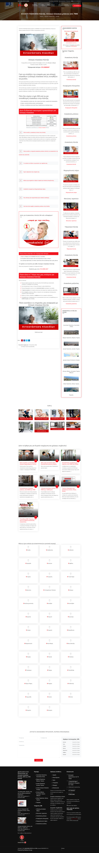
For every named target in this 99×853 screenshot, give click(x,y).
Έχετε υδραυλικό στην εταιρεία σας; (31, 172)
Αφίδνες (71, 563)
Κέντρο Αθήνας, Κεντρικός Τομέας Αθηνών (40, 793)
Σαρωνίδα (28, 697)
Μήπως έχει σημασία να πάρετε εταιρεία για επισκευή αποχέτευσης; (38, 180)
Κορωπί (50, 617)
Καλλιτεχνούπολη (28, 603)
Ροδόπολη (71, 683)
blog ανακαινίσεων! (27, 833)
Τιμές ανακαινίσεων (62, 1)
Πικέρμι (50, 670)
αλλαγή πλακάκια (42, 127)
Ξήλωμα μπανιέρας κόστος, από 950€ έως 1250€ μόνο (49, 488)
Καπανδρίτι (71, 603)
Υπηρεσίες (55, 782)
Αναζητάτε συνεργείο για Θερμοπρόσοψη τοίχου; (34, 189)
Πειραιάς (38, 802)
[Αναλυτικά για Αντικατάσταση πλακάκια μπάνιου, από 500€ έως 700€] (35, 486)
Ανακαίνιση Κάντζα (71, 79)
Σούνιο (50, 697)
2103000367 (78, 1)
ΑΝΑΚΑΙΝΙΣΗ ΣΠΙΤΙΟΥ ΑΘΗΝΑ (23, 1)
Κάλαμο (71, 590)
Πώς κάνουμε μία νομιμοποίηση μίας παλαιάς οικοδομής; (36, 197)
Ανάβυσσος (50, 550)
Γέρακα (29, 576)
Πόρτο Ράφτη (28, 683)
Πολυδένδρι (71, 670)
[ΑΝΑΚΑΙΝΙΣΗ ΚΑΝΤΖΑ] (71, 35)
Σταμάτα (28, 710)
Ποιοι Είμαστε (43, 5)
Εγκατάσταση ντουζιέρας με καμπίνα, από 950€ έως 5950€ (70, 463)
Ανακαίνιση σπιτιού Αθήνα (35, 5)
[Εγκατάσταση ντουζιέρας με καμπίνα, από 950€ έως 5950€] (68, 455)
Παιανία (50, 657)
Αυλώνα (50, 563)
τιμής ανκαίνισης (74, 818)
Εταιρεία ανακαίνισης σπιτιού (57, 796)
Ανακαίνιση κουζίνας (41, 823)
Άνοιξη (28, 550)
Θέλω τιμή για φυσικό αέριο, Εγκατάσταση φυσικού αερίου (49, 463)
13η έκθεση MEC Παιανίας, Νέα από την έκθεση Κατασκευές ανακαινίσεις (28, 520)
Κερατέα (28, 617)
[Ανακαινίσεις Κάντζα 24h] (38, 231)
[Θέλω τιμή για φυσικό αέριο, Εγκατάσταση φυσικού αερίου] (47, 455)
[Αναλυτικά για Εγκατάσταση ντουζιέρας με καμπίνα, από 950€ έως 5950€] (78, 460)
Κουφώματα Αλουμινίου (71, 108)
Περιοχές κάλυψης (53, 5)
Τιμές (48, 4)
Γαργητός (49, 576)
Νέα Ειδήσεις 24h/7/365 (53, 1)
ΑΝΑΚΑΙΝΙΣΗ (74, 46)
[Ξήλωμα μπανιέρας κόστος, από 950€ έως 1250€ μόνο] (47, 480)
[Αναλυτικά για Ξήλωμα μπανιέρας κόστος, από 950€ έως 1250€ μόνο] (57, 486)
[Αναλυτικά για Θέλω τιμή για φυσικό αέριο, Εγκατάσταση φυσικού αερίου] (57, 460)
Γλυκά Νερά (71, 576)
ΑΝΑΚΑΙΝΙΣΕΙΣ (44, 848)
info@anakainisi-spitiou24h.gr (74, 787)
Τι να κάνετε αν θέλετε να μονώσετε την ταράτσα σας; (35, 163)
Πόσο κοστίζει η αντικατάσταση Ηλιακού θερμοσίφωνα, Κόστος (28, 463)
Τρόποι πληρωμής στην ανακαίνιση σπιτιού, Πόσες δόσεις (69, 489)
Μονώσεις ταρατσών (71, 220)
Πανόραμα (28, 670)
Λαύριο (29, 630)
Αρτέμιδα (28, 563)
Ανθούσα (71, 550)
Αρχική (54, 775)
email (73, 1)
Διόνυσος (28, 590)
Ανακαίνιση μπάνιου (71, 136)
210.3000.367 (44, 269)
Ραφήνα (50, 683)
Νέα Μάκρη (50, 643)
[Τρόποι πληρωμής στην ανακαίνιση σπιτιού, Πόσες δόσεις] (68, 480)
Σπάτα (71, 697)
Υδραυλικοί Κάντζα (71, 249)
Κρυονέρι (71, 617)
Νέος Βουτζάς (71, 643)
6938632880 (71, 794)
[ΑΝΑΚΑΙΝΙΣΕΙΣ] (22, 839)
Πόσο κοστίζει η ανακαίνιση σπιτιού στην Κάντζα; (34, 132)
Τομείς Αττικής (59, 5)
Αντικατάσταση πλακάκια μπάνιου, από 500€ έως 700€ (27, 488)
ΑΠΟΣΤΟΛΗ (38, 760)
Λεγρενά (50, 630)
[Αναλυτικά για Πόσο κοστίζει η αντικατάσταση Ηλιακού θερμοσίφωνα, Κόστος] (35, 460)
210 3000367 (71, 790)
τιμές (57, 792)
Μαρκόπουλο (28, 643)
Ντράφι (29, 657)
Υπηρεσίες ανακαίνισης (66, 5)
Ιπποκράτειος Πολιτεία (50, 590)
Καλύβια (50, 603)
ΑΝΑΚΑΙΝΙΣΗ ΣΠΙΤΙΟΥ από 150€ (31, 848)
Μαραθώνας (71, 630)
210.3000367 (77, 5)
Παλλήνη (71, 657)
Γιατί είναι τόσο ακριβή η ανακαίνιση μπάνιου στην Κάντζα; (36, 206)
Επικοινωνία (68, 1)
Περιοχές (55, 785)
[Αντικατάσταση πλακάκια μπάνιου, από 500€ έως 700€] (26, 480)
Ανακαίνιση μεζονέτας (71, 303)
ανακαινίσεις (58, 803)
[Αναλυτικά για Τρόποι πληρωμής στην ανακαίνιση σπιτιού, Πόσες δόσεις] (78, 486)
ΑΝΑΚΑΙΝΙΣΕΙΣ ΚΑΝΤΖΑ (71, 42)
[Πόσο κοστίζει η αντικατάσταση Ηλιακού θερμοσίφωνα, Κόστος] (26, 455)
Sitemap (62, 848)
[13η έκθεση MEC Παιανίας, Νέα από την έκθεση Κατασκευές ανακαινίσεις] (26, 509)
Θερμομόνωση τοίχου (71, 192)
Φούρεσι (50, 710)
